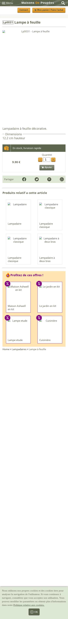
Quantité (47, 155)
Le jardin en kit (47, 306)
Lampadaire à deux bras (47, 259)
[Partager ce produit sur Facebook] (24, 179)
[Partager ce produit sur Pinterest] (49, 179)
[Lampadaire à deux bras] (50, 246)
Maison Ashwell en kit (17, 307)
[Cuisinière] (50, 328)
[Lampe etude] (18, 328)
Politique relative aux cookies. (28, 605)
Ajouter (48, 167)
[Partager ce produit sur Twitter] (37, 179)
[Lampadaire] (18, 212)
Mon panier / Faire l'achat (50, 10)
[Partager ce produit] (62, 179)
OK (36, 612)
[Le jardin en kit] (50, 294)
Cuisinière (45, 340)
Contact (23, 10)
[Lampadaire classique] (50, 212)
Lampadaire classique (46, 225)
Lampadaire (14, 223)
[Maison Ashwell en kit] (18, 294)
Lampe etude (15, 340)
